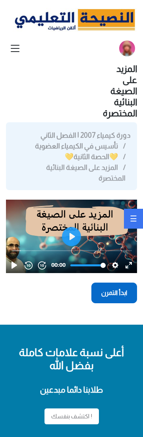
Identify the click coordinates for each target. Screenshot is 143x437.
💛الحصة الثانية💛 (91, 157)
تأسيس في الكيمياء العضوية (76, 146)
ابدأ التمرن (114, 292)
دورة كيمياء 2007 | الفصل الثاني (86, 135)
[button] (127, 48)
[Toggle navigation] (15, 49)
